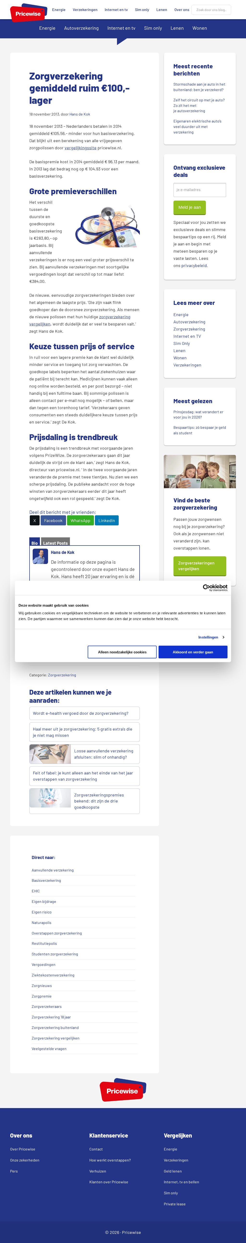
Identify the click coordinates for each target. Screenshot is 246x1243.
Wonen (199, 28)
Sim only (142, 9)
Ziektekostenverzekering (53, 975)
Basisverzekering (46, 880)
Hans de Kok (62, 552)
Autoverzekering (81, 28)
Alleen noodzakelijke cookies (122, 652)
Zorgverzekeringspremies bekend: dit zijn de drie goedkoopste (99, 801)
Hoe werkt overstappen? (110, 1160)
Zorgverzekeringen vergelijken (196, 565)
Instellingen (208, 637)
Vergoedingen (43, 964)
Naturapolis (41, 922)
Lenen (161, 9)
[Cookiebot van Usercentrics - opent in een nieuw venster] (206, 588)
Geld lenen (173, 1171)
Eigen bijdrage (44, 901)
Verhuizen (97, 1171)
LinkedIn (106, 520)
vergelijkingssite (81, 147)
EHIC (36, 891)
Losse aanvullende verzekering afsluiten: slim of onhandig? (103, 754)
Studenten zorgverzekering (55, 954)
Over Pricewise (22, 1149)
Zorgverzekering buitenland (55, 1027)
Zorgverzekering (62, 675)
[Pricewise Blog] (28, 20)
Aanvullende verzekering (53, 870)
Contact (96, 1149)
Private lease (175, 1204)
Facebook (53, 520)
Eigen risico (42, 912)
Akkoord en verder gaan (193, 652)
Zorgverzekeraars (47, 1006)
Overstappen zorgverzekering (57, 933)
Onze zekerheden (24, 1160)
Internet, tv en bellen (181, 1181)
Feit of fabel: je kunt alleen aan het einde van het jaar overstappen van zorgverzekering (83, 776)
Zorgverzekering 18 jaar (51, 1017)
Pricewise (131, 1232)
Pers (14, 1171)
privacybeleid (194, 265)
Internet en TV (187, 336)
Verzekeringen (85, 9)
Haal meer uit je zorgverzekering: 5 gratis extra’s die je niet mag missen (82, 732)
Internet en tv (116, 9)
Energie (59, 9)
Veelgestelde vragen (49, 1048)
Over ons (181, 9)
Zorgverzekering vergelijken (56, 1038)
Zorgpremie (42, 996)
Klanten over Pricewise (108, 1181)
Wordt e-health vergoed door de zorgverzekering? (80, 713)
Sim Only (181, 343)
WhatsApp (80, 520)
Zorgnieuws (42, 985)
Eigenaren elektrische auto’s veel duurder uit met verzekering (197, 126)
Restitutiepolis (44, 943)
